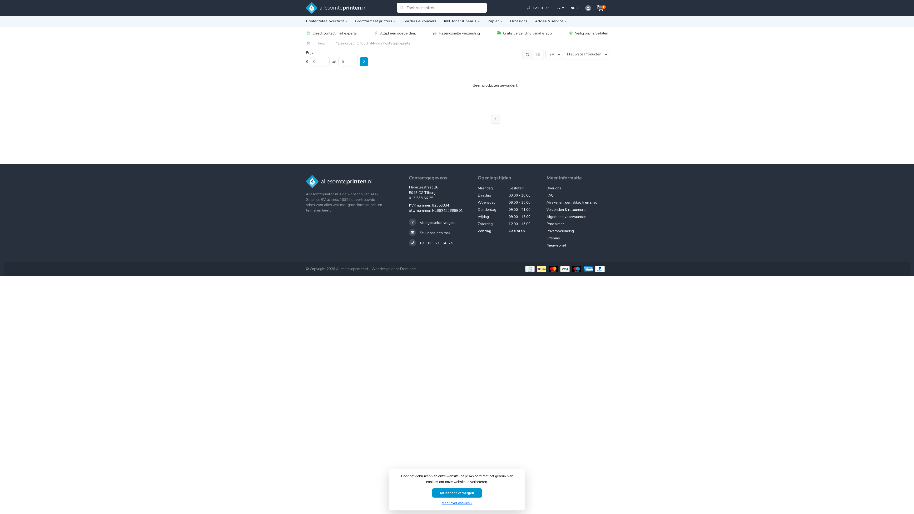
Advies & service (549, 21)
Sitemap (553, 238)
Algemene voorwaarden (566, 216)
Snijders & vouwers (420, 21)
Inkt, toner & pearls (460, 21)
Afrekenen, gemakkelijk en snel (571, 202)
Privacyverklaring (560, 231)
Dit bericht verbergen (457, 493)
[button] (585, 8)
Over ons (553, 188)
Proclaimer (555, 224)
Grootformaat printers (373, 21)
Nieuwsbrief (556, 245)
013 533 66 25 (421, 198)
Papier (493, 21)
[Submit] (364, 61)
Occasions (518, 21)
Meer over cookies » (457, 503)
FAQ (550, 195)
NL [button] (573, 8)
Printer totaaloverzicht (325, 21)
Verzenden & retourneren (566, 209)
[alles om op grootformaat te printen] (351, 8)
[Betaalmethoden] (529, 269)
